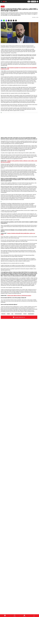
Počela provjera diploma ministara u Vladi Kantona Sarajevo (19, 295)
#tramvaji (24, 313)
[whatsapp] (4, 20)
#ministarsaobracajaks (18, 313)
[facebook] (1, 20)
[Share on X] (9, 20)
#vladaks (8, 313)
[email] (11, 20)
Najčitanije (24, 616)
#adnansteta (3, 313)
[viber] (6, 20)
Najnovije (15, 616)
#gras (12, 313)
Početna (5, 616)
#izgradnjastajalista (31, 313)
